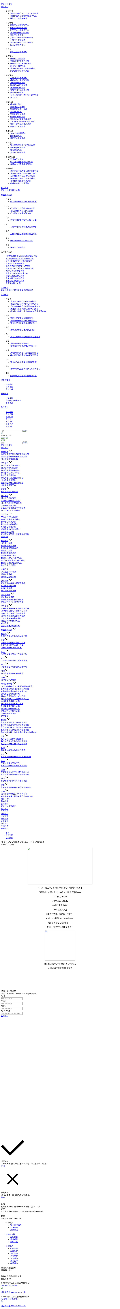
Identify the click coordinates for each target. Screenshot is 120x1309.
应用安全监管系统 (17, 138)
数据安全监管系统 (17, 126)
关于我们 (4, 407)
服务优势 (9, 384)
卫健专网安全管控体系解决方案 (23, 234)
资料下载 (9, 389)
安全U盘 (13, 97)
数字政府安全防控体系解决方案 (23, 202)
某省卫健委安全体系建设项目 (22, 330)
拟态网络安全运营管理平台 (21, 38)
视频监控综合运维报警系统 (21, 164)
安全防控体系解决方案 (10, 626)
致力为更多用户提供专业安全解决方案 (17, 796)
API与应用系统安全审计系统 (22, 122)
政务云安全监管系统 (18, 52)
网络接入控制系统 (17, 59)
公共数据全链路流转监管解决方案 (20, 259)
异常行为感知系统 (17, 152)
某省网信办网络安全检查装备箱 (23, 362)
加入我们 (9, 422)
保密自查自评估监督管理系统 (22, 178)
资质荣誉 (9, 417)
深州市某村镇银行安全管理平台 (23, 376)
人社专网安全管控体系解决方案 (23, 227)
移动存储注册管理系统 (19, 80)
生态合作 (9, 424)
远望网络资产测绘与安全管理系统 (24, 13)
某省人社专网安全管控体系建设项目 (25, 337)
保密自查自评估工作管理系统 (22, 176)
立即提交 (4, 1016)
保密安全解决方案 (17, 247)
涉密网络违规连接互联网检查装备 (24, 171)
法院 (3, 652)
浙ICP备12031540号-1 (10, 1286)
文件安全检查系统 (17, 83)
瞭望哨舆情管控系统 (18, 28)
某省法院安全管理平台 (19, 344)
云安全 (4, 489)
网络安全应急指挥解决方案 (17, 273)
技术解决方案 (6, 684)
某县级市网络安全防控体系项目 (23, 301)
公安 (3, 640)
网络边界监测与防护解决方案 (18, 266)
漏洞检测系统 (16, 136)
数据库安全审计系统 (18, 109)
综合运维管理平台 (17, 45)
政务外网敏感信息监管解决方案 (19, 261)
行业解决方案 (6, 630)
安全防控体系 (6, 4)
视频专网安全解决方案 (15, 278)
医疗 (3, 665)
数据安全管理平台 (17, 35)
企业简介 (9, 412)
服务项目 (9, 387)
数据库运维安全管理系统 (20, 119)
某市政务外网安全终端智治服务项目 (25, 306)
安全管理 (4, 463)
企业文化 (9, 419)
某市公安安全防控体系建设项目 (23, 321)
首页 (7, 833)
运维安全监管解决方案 (15, 264)
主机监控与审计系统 (18, 78)
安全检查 (4, 452)
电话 (3, 1001)
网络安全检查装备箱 (18, 18)
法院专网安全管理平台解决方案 (23, 220)
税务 (3, 785)
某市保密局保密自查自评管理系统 (24, 355)
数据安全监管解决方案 (15, 276)
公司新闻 (9, 398)
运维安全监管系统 (17, 40)
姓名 (3, 996)
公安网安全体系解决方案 (20, 213)
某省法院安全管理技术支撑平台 (23, 346)
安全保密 (4, 606)
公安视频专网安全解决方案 (21, 211)
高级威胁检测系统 (17, 148)
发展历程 (9, 414)
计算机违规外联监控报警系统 (22, 68)
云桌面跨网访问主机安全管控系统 (24, 95)
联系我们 (9, 426)
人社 (3, 658)
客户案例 (4, 288)
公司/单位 (5, 1011)
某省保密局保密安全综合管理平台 (24, 353)
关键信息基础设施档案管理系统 (23, 16)
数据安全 (4, 541)
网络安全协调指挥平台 (19, 30)
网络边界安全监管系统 (19, 71)
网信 (3, 671)
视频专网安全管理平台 (19, 33)
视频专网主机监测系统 (19, 90)
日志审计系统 (16, 112)
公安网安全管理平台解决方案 (22, 208)
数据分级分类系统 (17, 117)
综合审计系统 (16, 104)
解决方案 (4, 188)
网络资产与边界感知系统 (20, 64)
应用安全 (4, 569)
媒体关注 (9, 403)
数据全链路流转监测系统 (20, 124)
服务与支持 (5, 380)
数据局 (4, 634)
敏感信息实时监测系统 (19, 183)
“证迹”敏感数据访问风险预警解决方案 (21, 256)
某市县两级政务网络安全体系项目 (24, 304)
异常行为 (4, 581)
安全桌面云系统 (16, 93)
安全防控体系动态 (13, 401)
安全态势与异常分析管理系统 (22, 145)
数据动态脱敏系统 (17, 114)
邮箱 (3, 1006)
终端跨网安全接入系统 (19, 61)
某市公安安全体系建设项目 (21, 318)
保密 (3, 677)
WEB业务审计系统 (18, 133)
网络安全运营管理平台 (19, 25)
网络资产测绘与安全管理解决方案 (20, 268)
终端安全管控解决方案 (15, 271)
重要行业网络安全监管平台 (21, 42)
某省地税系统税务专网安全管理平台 (25, 369)
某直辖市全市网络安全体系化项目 (24, 309)
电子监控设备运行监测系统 (21, 162)
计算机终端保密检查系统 (20, 181)
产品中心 (4, 7)
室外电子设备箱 (16, 159)
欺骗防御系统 (16, 150)
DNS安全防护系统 (17, 66)
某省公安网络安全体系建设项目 (23, 323)
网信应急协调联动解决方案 (21, 241)
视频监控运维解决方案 (15, 281)
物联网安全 (5, 595)
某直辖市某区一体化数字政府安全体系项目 (28, 311)
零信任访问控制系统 (18, 85)
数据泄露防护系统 (17, 107)
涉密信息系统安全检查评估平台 (23, 173)
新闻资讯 (4, 394)
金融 (3, 791)
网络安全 (4, 496)
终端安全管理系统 (17, 88)
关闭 (3, 1166)
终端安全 (4, 514)
